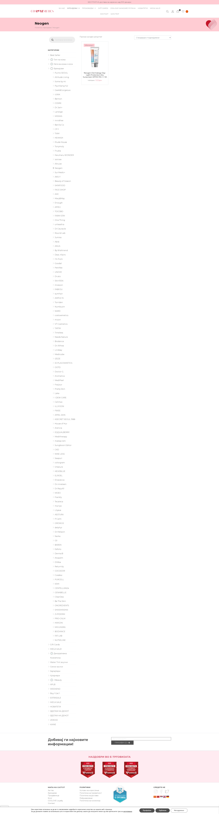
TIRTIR (58, 328)
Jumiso (58, 237)
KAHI (57, 584)
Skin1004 (59, 281)
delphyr (58, 527)
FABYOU (59, 289)
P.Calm (58, 519)
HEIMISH (59, 138)
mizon (58, 320)
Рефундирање (86, 798)
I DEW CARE (60, 398)
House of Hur (61, 424)
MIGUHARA (60, 627)
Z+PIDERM (60, 614)
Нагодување (179, 810)
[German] (167, 797)
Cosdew (58, 575)
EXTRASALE (55, 698)
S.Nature (59, 467)
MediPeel (59, 380)
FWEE (57, 411)
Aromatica (60, 376)
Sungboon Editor (63, 445)
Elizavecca (59, 480)
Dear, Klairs (60, 255)
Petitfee (58, 268)
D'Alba (58, 562)
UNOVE (58, 272)
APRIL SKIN (60, 415)
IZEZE (57, 359)
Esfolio (58, 549)
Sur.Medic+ (60, 172)
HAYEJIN (59, 623)
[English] (164, 797)
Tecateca (59, 502)
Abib (57, 242)
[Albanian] (158, 797)
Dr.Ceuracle (60, 229)
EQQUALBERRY (62, 432)
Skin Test (115, 14)
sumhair (59, 294)
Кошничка (178, 10)
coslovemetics (61, 315)
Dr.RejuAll (59, 489)
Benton (58, 99)
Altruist (58, 164)
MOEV (58, 493)
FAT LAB (58, 636)
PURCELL (59, 579)
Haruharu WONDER (64, 155)
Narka (57, 536)
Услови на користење (89, 790)
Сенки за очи (56, 667)
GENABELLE (60, 592)
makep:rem (60, 441)
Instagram (155, 791)
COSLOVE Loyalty (55, 801)
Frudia (58, 151)
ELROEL (59, 476)
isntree (58, 159)
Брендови (72, 8)
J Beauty (58, 680)
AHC (57, 194)
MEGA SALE (55, 702)
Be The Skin (60, 601)
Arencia (58, 428)
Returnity (59, 566)
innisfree (59, 120)
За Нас (62, 8)
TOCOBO (59, 211)
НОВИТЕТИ (143, 8)
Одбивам (162, 810)
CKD (57, 450)
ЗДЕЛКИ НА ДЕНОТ (59, 711)
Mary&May (60, 198)
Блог (50, 798)
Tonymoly (59, 146)
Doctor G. (59, 372)
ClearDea (59, 597)
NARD (57, 311)
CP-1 (57, 129)
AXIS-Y (58, 177)
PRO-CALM (60, 618)
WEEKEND (55, 689)
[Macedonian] (155, 797)
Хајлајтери (55, 671)
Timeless (59, 333)
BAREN (58, 545)
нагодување (127, 811)
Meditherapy (61, 437)
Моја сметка (172, 11)
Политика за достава (89, 795)
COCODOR (60, 571)
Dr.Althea (59, 346)
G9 (56, 540)
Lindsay (58, 350)
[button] (187, 11)
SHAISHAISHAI (61, 610)
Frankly (58, 497)
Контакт (104, 14)
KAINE (53, 724)
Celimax (58, 402)
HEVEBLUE (60, 471)
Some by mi (60, 81)
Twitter (167, 791)
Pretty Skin (60, 389)
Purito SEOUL (61, 73)
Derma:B (59, 553)
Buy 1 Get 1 (55, 693)
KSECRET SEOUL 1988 (65, 419)
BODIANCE (60, 631)
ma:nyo (58, 506)
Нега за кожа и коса (63, 64)
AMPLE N (59, 298)
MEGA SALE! (155, 8)
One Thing (60, 220)
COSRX (58, 103)
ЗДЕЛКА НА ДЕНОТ (59, 716)
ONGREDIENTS (62, 605)
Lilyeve (58, 510)
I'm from (59, 259)
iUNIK (57, 94)
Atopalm (59, 558)
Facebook (161, 791)
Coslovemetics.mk (42, 11)
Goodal (58, 263)
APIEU (58, 207)
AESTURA (59, 514)
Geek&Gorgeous (62, 90)
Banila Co (59, 125)
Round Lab (60, 233)
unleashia (59, 224)
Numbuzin (60, 307)
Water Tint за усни (59, 662)
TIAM (57, 133)
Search (167, 11)
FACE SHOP (60, 190)
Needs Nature (61, 337)
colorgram (60, 463)
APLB (52, 684)
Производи (88, 8)
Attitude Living (62, 77)
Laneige (59, 112)
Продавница (53, 795)
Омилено (183, 11)
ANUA (57, 246)
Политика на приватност (91, 793)
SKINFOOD (60, 185)
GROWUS (59, 523)
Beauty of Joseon (63, 181)
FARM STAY (60, 216)
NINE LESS (60, 454)
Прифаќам (147, 810)
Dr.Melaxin (60, 532)
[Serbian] (161, 797)
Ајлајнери (55, 676)
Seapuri (58, 458)
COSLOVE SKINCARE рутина (123, 8)
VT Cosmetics (61, 324)
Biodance (59, 341)
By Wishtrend (61, 250)
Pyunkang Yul (61, 86)
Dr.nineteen (60, 484)
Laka (57, 393)
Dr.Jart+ (58, 107)
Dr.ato (58, 276)
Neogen (59, 168)
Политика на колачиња (90, 801)
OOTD (58, 367)
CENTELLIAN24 (62, 588)
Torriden (59, 302)
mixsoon (59, 285)
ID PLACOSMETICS (63, 363)
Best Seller (55, 55)
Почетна (38, 27)
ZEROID (54, 720)
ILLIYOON (59, 406)
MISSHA (58, 116)
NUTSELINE (60, 640)
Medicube (59, 354)
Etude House (61, 142)
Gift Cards (103, 8)
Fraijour (58, 385)
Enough (59, 203)
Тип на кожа (59, 60)
